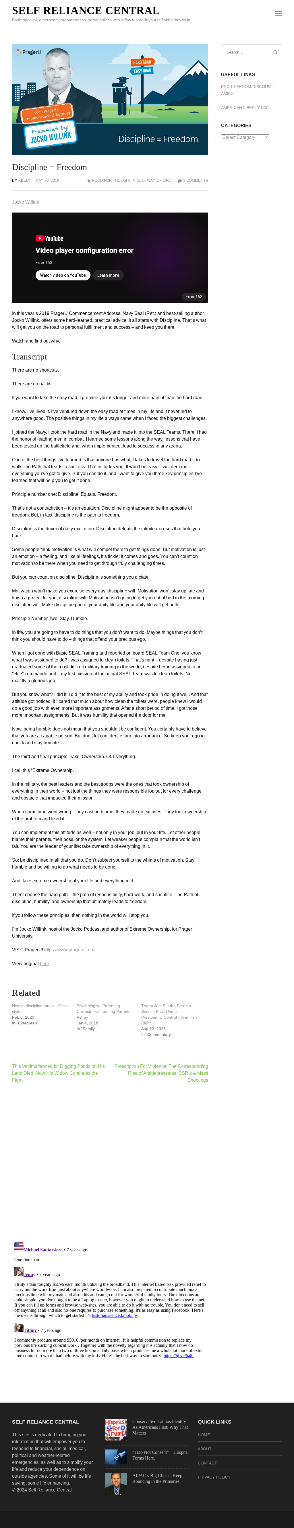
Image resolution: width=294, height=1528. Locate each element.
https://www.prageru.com (69, 949)
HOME (204, 1435)
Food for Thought (111, 180)
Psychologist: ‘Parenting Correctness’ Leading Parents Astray (103, 1011)
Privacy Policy (214, 1477)
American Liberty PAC (245, 107)
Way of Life (159, 180)
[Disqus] (110, 1162)
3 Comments (195, 180)
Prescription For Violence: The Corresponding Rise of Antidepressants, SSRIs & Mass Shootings (161, 1073)
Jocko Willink (25, 202)
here (44, 963)
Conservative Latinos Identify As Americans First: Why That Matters (160, 1427)
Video (139, 180)
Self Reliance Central (86, 10)
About (205, 1449)
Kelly (24, 180)
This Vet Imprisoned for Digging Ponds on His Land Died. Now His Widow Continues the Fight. (58, 1073)
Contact (207, 1463)
